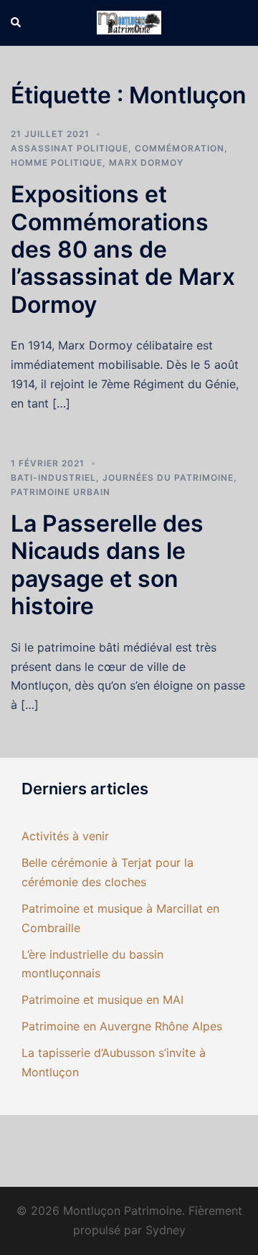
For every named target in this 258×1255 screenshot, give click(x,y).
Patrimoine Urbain (60, 492)
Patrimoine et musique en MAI (102, 999)
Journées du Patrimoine (168, 477)
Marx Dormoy (146, 162)
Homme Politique (56, 162)
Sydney (165, 1230)
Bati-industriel (53, 477)
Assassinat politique (69, 148)
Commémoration (179, 148)
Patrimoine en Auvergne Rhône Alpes (122, 1026)
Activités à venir (65, 836)
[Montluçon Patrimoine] (129, 21)
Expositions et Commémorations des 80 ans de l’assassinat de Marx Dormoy (123, 249)
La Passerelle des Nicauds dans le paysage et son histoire (107, 564)
